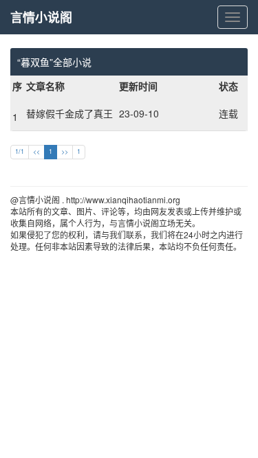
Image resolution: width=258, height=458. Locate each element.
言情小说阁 (41, 17)
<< (36, 151)
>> (64, 151)
